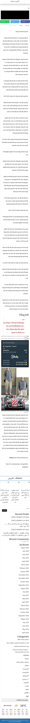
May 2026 (25, 558)
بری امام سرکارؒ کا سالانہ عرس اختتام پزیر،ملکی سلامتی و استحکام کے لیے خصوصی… (4, 496)
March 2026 (25, 564)
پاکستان (26, 682)
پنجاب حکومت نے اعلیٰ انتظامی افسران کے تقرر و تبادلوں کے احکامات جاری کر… (15, 496)
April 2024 (25, 632)
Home (21, 25)
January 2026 (24, 571)
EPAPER (26, 655)
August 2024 (25, 619)
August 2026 (25, 547)
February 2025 (24, 609)
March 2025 (25, 605)
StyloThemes (17, 721)
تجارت (27, 686)
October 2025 (24, 581)
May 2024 (25, 629)
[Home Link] (15, 1)
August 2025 (25, 588)
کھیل (27, 696)
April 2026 (25, 561)
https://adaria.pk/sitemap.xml (21, 457)
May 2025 (25, 598)
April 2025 (25, 602)
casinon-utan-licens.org (21, 646)
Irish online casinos (23, 662)
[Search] (27, 2)
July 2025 (26, 592)
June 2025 (25, 595)
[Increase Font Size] (3, 25)
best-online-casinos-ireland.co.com (18, 643)
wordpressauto (27, 25)
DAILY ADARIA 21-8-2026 (20, 520)
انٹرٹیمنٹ (26, 669)
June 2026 (25, 554)
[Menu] (3, 2)
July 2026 (26, 551)
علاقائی (26, 692)
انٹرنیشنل (26, 676)
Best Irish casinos (23, 639)
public (27, 665)
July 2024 (26, 622)
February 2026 (24, 568)
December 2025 (24, 575)
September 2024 (24, 615)
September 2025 (24, 585)
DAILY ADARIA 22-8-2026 (20, 517)
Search (28, 508)
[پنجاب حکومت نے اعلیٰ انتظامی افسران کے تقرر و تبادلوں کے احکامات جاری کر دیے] (15, 484)
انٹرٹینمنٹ (25, 672)
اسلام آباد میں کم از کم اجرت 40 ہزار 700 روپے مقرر (25, 494)
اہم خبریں (25, 679)
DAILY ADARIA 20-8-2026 (20, 529)
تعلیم (27, 689)
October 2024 (24, 612)
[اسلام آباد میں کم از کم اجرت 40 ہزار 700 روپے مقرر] (25, 484)
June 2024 (25, 626)
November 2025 (24, 578)
